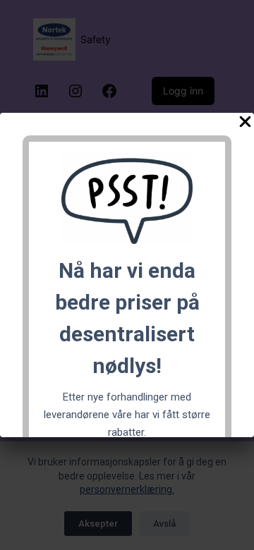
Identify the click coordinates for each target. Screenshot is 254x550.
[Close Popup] (245, 124)
